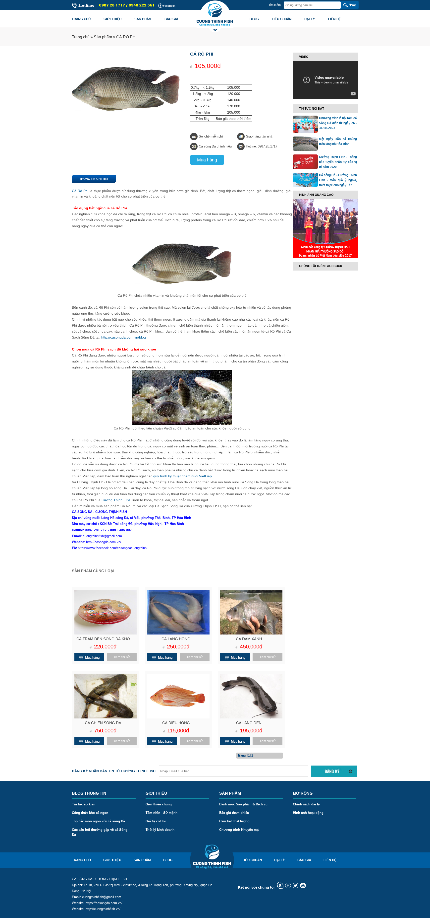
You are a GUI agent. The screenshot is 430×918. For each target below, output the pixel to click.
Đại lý (309, 19)
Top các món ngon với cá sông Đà (98, 821)
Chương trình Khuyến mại (239, 830)
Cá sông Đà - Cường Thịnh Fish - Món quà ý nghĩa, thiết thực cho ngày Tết (338, 180)
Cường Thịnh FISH (116, 500)
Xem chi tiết (122, 657)
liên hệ (329, 860)
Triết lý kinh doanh (160, 830)
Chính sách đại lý (306, 804)
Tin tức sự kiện (83, 804)
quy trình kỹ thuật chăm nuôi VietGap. (183, 476)
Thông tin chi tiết (93, 179)
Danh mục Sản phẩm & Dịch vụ (243, 804)
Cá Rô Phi (80, 191)
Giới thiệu (112, 19)
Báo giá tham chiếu (234, 813)
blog (167, 860)
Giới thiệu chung (159, 804)
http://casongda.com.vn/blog (123, 337)
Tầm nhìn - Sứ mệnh (161, 813)
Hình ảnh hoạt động (308, 813)
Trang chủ (81, 19)
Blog (254, 19)
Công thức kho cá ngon (90, 813)
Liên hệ (334, 19)
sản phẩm (142, 860)
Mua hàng (207, 159)
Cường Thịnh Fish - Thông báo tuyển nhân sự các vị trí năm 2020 (338, 162)
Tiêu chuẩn (281, 19)
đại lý (279, 860)
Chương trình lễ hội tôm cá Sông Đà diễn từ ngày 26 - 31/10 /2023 (338, 123)
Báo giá (171, 19)
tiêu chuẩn (252, 860)
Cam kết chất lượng (234, 821)
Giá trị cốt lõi (156, 821)
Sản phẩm (143, 19)
